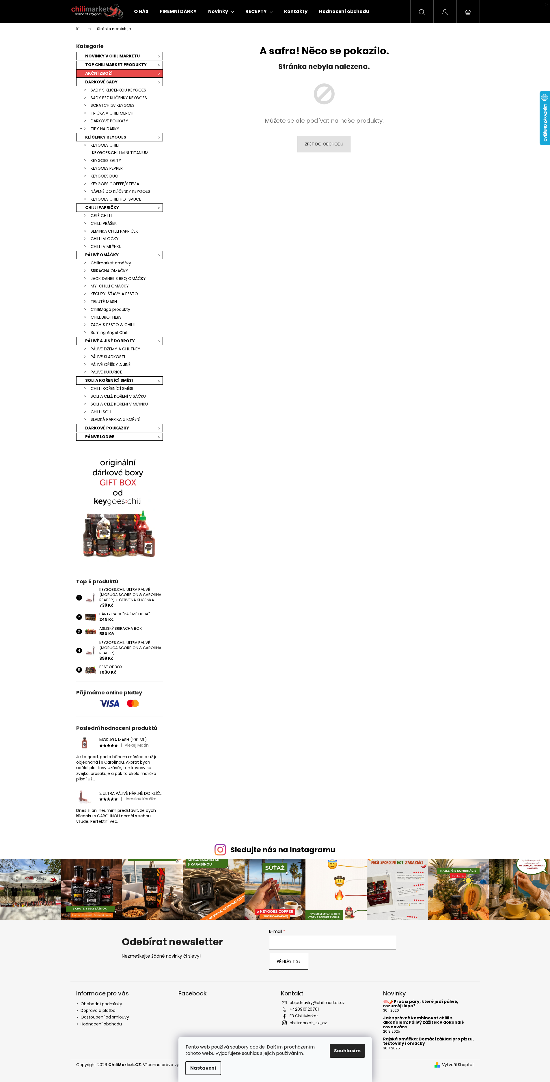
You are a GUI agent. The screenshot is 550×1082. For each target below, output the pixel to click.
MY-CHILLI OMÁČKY (110, 286)
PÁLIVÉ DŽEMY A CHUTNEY (115, 349)
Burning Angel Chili (109, 332)
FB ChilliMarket (304, 1016)
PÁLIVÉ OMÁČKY (102, 255)
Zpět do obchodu (324, 144)
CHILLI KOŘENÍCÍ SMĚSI (112, 388)
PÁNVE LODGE (99, 437)
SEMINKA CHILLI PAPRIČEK (114, 231)
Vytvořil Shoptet (458, 1065)
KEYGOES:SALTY (106, 160)
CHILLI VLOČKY (105, 239)
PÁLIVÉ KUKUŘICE (106, 372)
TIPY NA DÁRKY (105, 129)
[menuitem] (141, 11)
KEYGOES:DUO (104, 176)
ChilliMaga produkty (110, 309)
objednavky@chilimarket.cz (317, 1003)
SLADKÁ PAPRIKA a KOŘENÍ (115, 419)
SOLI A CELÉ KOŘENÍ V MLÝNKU (119, 404)
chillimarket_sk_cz (308, 1023)
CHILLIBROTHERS (106, 317)
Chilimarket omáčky (111, 263)
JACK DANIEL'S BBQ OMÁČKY (118, 278)
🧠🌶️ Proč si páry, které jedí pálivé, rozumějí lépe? (420, 1003)
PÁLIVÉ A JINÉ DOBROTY (110, 341)
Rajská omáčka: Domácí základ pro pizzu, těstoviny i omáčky (428, 1041)
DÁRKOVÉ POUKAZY (109, 121)
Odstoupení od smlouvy (105, 1017)
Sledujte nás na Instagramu (282, 850)
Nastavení (203, 1068)
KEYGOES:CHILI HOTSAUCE (116, 199)
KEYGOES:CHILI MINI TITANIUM (120, 153)
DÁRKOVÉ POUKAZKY (107, 428)
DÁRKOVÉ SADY (101, 82)
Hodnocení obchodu (101, 1024)
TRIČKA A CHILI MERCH (112, 113)
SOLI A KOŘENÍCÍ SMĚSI (109, 380)
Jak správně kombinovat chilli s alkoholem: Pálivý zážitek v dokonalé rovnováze (423, 1022)
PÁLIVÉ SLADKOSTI (108, 357)
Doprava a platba (98, 1010)
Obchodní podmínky (101, 1004)
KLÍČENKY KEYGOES (105, 137)
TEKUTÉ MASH (104, 301)
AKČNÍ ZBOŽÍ (99, 73)
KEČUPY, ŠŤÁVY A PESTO (114, 294)
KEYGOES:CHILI (105, 145)
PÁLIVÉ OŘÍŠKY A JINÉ (110, 364)
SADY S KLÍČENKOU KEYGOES (118, 90)
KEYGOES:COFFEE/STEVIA (115, 184)
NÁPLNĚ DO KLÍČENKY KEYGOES (120, 191)
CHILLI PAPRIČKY (102, 207)
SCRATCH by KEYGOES (113, 105)
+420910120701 (304, 1009)
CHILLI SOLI (101, 412)
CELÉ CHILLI (101, 215)
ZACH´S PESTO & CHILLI (113, 325)
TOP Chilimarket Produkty (116, 65)
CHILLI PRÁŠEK (104, 223)
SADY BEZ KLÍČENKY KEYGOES (119, 98)
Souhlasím (347, 1050)
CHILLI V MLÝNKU (106, 246)
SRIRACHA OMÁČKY (109, 271)
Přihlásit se (289, 961)
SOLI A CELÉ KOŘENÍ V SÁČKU (118, 396)
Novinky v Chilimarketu (112, 56)
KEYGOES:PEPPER (107, 168)
